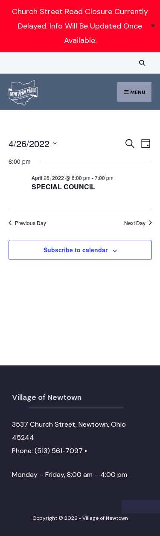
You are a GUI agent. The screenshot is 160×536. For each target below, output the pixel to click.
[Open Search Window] (140, 63)
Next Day (134, 223)
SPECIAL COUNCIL (63, 186)
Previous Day (30, 223)
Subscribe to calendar (76, 250)
